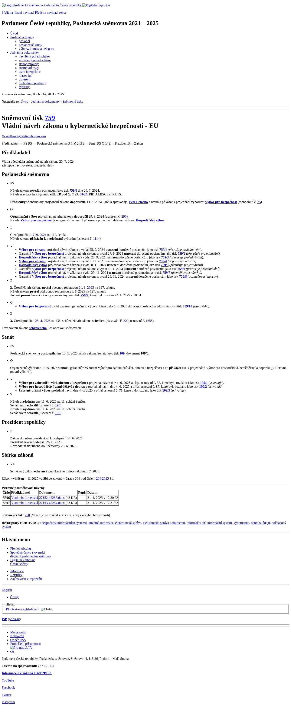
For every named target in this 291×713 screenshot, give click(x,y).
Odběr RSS (18, 640)
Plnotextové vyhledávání (22, 609)
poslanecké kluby (30, 45)
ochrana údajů (260, 523)
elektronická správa (128, 523)
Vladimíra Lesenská (24, 497)
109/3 (166, 390)
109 (122, 353)
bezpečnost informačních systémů (64, 523)
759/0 (73, 190)
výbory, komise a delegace (36, 48)
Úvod (14, 33)
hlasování (25, 75)
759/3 (165, 257)
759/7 (166, 272)
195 (57, 405)
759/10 (187, 306)
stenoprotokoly (29, 64)
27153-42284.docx (52, 503)
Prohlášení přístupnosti (25, 644)
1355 (149, 321)
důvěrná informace (101, 523)
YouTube (8, 680)
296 (124, 216)
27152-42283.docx (52, 497)
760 (27, 515)
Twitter (6, 695)
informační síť (196, 523)
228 (125, 321)
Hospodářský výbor (150, 220)
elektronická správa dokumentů (164, 523)
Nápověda (17, 636)
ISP (4, 619)
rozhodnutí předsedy (32, 83)
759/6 (181, 269)
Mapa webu (18, 632)
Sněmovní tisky (72, 101)
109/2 (203, 386)
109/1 (204, 382)
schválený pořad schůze (35, 60)
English (7, 590)
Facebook (8, 687)
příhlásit (14, 619)
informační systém (219, 523)
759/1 (163, 249)
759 (50, 118)
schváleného (38, 328)
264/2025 (102, 478)
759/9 (84, 295)
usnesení (24, 79)
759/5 (165, 265)
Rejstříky (16, 575)
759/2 (181, 253)
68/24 (83, 194)
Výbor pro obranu (32, 249)
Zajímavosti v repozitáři (26, 579)
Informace (17, 571)
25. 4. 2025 (42, 321)
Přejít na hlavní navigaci (18, 12)
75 (259, 202)
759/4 (163, 261)
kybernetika (241, 523)
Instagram (8, 702)
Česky (14, 597)
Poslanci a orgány (22, 37)
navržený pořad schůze (34, 56)
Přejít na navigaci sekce (50, 12)
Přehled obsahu (20, 548)
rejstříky (24, 87)
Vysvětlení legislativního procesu (24, 136)
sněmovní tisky (29, 68)
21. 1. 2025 (86, 287)
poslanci (24, 41)
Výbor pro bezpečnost (221, 202)
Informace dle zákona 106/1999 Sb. (27, 673)
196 (57, 413)
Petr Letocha (138, 202)
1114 (96, 238)
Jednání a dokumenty (24, 52)
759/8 (183, 276)
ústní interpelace (29, 71)
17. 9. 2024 (38, 235)
